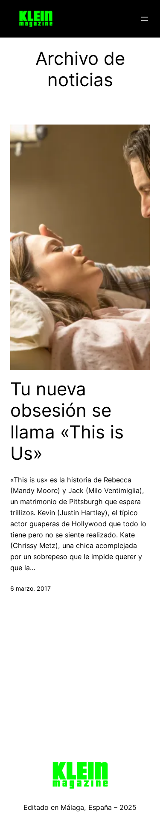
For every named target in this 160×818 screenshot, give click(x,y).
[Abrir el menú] (145, 19)
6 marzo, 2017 (30, 588)
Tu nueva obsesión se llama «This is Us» (67, 421)
